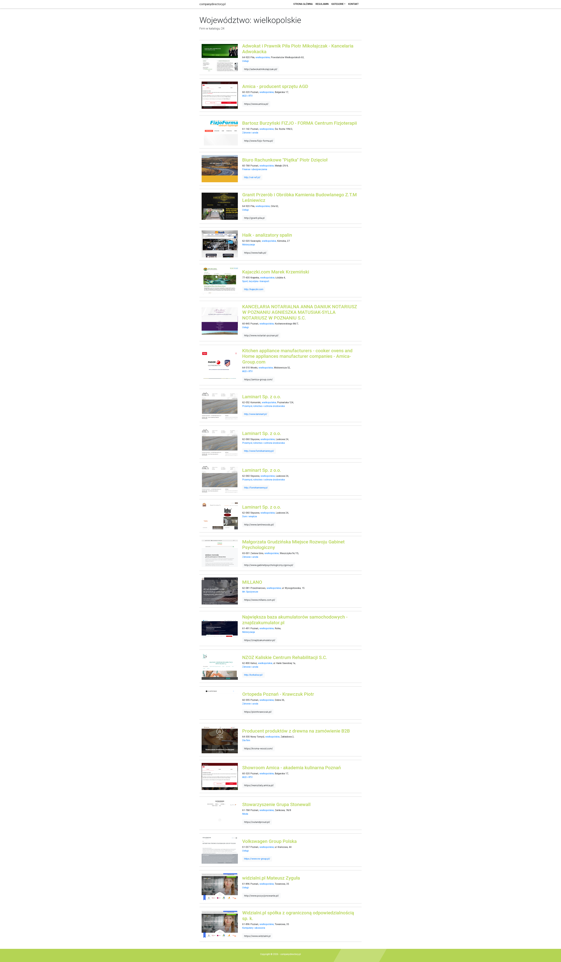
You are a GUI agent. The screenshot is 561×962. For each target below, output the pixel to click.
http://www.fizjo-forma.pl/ (258, 140)
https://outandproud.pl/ (257, 822)
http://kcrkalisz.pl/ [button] (253, 674)
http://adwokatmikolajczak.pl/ (260, 69)
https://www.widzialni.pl (257, 936)
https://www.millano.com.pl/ (259, 599)
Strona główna (303, 4)
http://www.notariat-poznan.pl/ (261, 335)
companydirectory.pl (212, 4)
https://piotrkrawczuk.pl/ (258, 711)
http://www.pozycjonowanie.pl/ (261, 895)
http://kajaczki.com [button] (253, 289)
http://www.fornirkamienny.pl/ (259, 451)
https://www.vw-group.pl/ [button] (257, 858)
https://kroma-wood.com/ (258, 748)
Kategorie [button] (337, 4)
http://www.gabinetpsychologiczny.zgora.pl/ (268, 565)
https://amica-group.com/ (258, 379)
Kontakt (353, 4)
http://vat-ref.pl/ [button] (252, 177)
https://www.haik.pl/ (255, 252)
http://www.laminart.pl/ (255, 414)
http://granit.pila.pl (254, 217)
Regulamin (322, 4)
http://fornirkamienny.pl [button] (255, 487)
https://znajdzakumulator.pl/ (259, 640)
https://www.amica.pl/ (256, 103)
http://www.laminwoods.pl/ (259, 524)
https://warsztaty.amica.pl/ (259, 785)
